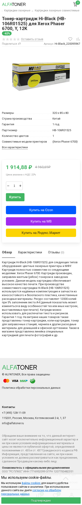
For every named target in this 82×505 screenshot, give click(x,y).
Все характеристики (15, 147)
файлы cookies (31, 483)
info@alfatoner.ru (13, 423)
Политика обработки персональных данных (31, 387)
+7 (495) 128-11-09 (13, 412)
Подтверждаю (41, 500)
